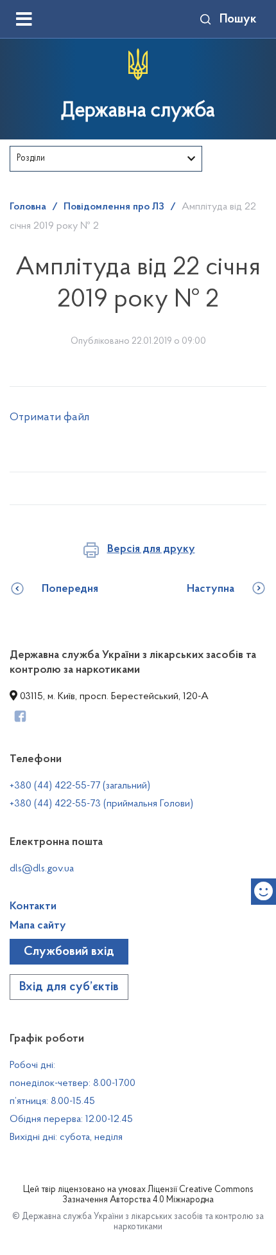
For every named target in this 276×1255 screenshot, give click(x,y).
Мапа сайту (38, 926)
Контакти (33, 906)
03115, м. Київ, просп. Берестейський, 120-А (113, 696)
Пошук (238, 19)
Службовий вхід (69, 951)
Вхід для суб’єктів (69, 987)
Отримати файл (49, 417)
